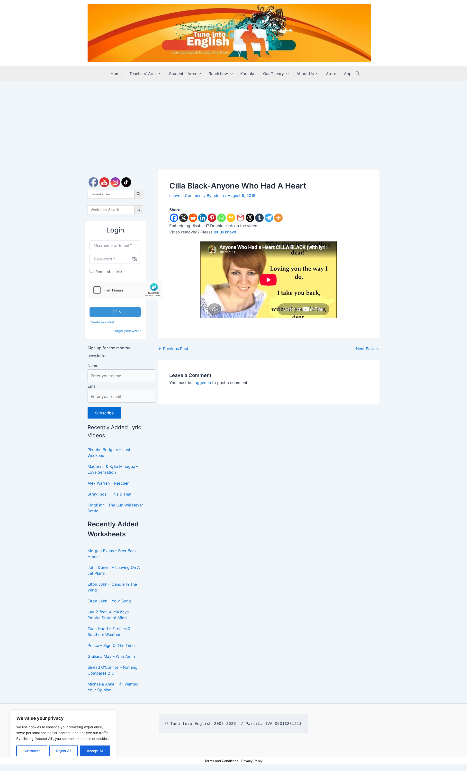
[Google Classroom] (231, 218)
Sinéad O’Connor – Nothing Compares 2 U (112, 670)
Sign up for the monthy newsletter (109, 351)
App (347, 73)
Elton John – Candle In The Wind (112, 587)
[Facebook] (174, 218)
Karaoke (247, 73)
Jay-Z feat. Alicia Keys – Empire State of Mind (110, 614)
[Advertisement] (233, 118)
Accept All (95, 751)
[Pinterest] (212, 218)
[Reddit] (193, 218)
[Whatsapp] (221, 218)
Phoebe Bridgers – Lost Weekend (109, 452)
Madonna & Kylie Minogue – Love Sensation (113, 469)
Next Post (367, 349)
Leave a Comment (186, 195)
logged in (202, 382)
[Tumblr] (259, 218)
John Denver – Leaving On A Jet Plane (114, 570)
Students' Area (182, 73)
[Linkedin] (202, 218)
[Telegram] (269, 218)
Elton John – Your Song (109, 601)
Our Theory (273, 73)
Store (331, 73)
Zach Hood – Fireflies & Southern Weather (109, 631)
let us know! (225, 232)
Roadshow (218, 73)
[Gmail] (240, 218)
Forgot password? (127, 331)
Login (115, 311)
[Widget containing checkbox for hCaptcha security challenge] (126, 290)
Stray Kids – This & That (110, 494)
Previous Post (173, 349)
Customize (31, 751)
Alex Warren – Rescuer (108, 483)
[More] (278, 218)
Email (93, 386)
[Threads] (250, 218)
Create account (102, 322)
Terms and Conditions (221, 761)
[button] (159, 73)
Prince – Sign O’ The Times (112, 645)
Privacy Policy (251, 761)
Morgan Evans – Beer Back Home (112, 553)
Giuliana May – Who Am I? (111, 656)
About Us (305, 73)
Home (116, 73)
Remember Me (108, 271)
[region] (63, 735)
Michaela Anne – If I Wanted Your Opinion (113, 687)
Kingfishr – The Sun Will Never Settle (115, 508)
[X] (183, 218)
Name (93, 365)
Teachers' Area (143, 73)
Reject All (63, 751)
